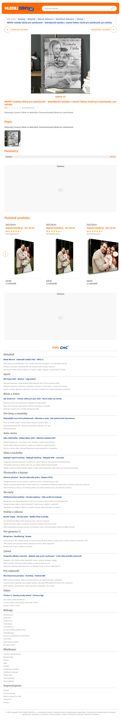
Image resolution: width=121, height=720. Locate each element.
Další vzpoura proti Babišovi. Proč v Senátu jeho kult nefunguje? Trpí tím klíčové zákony (35, 363)
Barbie (6, 660)
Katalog (21, 19)
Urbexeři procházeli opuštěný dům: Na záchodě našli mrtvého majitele (29, 366)
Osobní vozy (8, 621)
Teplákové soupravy (11, 672)
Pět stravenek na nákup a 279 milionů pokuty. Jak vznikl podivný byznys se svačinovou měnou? (38, 487)
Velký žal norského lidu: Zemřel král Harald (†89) (21, 409)
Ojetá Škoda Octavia (11, 642)
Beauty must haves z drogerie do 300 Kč (18, 546)
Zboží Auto (7, 639)
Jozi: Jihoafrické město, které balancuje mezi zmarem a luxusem (26, 521)
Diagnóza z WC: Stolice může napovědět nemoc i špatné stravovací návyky (30, 560)
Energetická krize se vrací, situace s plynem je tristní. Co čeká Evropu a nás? (31, 481)
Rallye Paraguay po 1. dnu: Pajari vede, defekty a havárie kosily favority (29, 442)
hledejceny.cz (8, 615)
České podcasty (9, 693)
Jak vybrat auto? (9, 645)
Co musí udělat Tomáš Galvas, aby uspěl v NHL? (21, 602)
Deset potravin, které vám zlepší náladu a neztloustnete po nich (27, 563)
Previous (5, 254)
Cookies (64, 714)
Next (115, 254)
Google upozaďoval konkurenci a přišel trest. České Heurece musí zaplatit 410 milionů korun (37, 462)
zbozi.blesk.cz (9, 627)
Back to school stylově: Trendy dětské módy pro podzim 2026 (26, 422)
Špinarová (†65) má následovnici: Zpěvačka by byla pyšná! (25, 403)
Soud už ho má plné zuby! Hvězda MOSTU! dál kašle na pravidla (27, 406)
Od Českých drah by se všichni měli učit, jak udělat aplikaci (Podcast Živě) (30, 465)
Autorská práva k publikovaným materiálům (70, 712)
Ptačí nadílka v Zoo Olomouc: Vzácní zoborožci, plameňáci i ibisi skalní (29, 586)
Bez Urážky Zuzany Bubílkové (14, 599)
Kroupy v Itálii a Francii (12, 605)
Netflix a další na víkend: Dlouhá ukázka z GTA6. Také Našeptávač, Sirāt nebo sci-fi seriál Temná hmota (41, 468)
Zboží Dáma (8, 624)
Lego (5, 663)
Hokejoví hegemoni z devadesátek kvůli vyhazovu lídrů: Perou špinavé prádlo (31, 383)
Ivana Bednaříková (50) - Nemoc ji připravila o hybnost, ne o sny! (27, 425)
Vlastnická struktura (92, 714)
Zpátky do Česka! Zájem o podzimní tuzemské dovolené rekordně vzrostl (30, 524)
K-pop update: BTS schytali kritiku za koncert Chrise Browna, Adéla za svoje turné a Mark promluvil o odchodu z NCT (46, 540)
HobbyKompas (9, 633)
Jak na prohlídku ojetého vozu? (15, 630)
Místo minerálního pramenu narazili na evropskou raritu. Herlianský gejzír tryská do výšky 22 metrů (39, 527)
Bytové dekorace (46, 19)
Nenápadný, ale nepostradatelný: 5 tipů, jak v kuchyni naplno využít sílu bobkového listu (36, 501)
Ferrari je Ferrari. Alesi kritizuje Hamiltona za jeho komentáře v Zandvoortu (30, 448)
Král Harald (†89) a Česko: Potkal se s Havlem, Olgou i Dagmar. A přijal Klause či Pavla (34, 369)
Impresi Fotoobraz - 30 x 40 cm (20, 227)
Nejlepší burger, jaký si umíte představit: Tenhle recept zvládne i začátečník (31, 504)
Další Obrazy (11, 224)
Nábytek (31, 19)
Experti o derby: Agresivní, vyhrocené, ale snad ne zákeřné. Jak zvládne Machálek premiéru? (37, 389)
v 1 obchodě (11, 283)
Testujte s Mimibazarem (12, 654)
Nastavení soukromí (76, 714)
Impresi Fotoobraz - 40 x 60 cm (60, 227)
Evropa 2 (7, 702)
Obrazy (80, 19)
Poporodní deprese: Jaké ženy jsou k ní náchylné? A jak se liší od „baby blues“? (32, 566)
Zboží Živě (7, 618)
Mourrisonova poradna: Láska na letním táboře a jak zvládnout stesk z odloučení (33, 580)
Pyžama (6, 666)
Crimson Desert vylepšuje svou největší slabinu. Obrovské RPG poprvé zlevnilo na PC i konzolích (38, 583)
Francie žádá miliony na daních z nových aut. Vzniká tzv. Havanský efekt (29, 445)
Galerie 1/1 (60, 96)
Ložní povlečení (9, 678)
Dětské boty (8, 675)
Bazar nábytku (9, 681)
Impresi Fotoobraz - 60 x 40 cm (101, 227)
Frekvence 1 (8, 699)
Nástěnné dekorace (65, 19)
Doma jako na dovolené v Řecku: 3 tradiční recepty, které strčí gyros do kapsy (32, 507)
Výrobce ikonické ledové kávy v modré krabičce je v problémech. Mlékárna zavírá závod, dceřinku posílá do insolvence (46, 484)
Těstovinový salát (10, 428)
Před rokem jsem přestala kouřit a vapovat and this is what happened (29, 543)
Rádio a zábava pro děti (12, 696)
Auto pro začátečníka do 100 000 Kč (16, 636)
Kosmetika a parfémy (11, 669)
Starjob (6, 690)
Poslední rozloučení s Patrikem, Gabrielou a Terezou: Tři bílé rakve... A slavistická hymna (35, 386)
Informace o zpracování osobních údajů (46, 714)
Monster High (8, 657)
